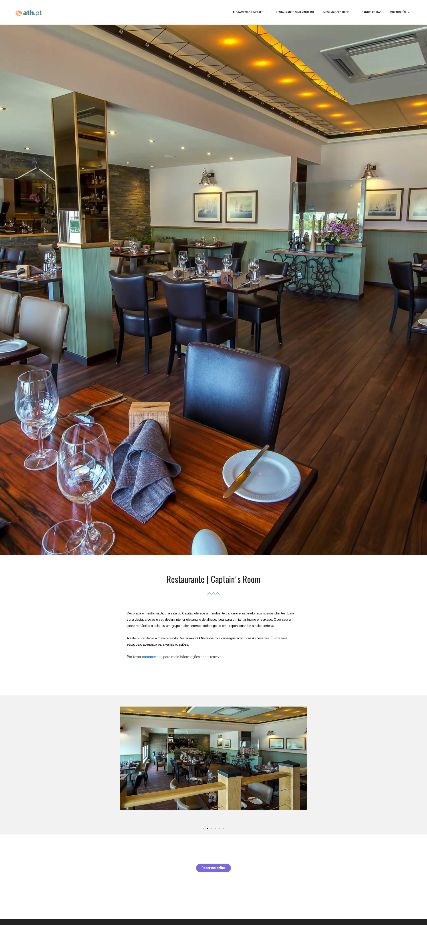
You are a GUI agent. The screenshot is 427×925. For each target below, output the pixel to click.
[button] (203, 828)
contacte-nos (152, 657)
